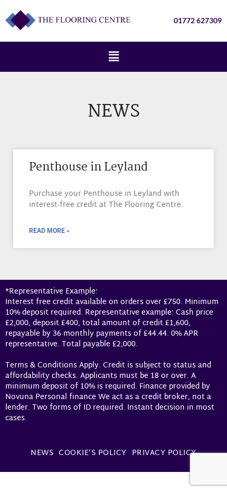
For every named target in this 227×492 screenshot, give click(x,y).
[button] (113, 57)
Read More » (49, 230)
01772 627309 (198, 20)
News (42, 453)
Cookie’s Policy (93, 453)
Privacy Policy (164, 453)
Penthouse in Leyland (88, 167)
